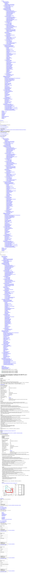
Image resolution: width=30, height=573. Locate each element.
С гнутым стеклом (9, 23)
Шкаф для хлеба (7, 84)
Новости (3, 117)
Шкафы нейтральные (8, 88)
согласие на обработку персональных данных (15, 505)
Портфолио (8, 129)
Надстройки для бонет (10, 39)
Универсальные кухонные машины (11, 53)
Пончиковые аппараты (6, 351)
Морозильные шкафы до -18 (8, 273)
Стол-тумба (6, 82)
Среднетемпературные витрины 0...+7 (12, 11)
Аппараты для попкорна (8, 90)
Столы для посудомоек (6, 337)
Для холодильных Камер (8, 106)
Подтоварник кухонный (6, 342)
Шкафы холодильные (8, 16)
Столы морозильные (9, 41)
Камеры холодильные (8, 28)
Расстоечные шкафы (9, 65)
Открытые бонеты (9, 37)
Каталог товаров (4, 366)
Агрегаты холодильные (10, 27)
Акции (3, 110)
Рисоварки (6, 93)
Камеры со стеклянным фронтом (9, 284)
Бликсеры (8, 47)
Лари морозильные (7, 21)
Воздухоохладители (7, 100)
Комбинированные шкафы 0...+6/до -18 (12, 19)
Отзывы (3, 115)
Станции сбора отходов (6, 335)
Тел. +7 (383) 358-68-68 (3, 125)
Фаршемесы (8, 59)
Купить (1, 380)
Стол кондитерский (7, 81)
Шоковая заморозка (7, 275)
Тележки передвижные (8, 83)
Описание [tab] (3, 436)
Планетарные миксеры (10, 54)
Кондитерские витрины (10, 13)
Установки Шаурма (7, 231)
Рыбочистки (8, 58)
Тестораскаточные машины (10, 50)
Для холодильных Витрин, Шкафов (8, 360)
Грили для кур (7, 92)
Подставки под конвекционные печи (10, 79)
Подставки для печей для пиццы (9, 215)
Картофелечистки (7, 307)
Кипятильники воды (8, 326)
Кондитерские (8, 34)
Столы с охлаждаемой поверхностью (11, 42)
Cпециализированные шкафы (9, 271)
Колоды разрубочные (9, 75)
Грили (6, 96)
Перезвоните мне (3, 529)
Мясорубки (8, 49)
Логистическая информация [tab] (5, 438)
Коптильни (8, 73)
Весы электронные (5, 1)
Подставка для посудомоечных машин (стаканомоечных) (11, 332)
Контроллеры (5, 355)
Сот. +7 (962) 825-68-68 (3, 128)
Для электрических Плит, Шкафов (9, 109)
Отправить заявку (3, 504)
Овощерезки (6, 305)
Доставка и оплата (4, 111)
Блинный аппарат (5, 346)
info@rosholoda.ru (2, 136)
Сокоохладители (5, 348)
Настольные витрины (8, 268)
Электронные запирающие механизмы (8, 364)
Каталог (3, 512)
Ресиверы (6, 103)
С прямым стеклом (9, 22)
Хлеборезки (8, 56)
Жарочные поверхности (8, 323)
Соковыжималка (7, 97)
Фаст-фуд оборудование (5, 344)
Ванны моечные (7, 77)
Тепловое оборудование (6, 314)
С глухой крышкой (7, 278)
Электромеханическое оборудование (10, 183)
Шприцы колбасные (7, 312)
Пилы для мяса (9, 57)
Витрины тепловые (9, 60)
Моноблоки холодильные (10, 25)
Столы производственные (6, 339)
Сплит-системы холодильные (9, 280)
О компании (3, 113)
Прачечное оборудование (6, 5)
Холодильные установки (8, 24)
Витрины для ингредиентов (10, 10)
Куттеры (8, 48)
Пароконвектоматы (9, 68)
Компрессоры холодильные (7, 353)
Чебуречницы (7, 95)
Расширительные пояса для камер (11, 167)
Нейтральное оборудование (7, 76)
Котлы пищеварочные (9, 67)
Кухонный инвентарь (6, 328)
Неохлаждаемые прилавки (10, 15)
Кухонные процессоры (8, 303)
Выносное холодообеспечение (11, 38)
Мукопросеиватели (9, 55)
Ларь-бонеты (8, 36)
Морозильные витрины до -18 (11, 12)
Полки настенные (7, 87)
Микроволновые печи (9, 64)
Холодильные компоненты (7, 98)
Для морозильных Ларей (6, 362)
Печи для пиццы (9, 72)
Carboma (10, 397)
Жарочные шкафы (9, 199)
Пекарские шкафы (9, 66)
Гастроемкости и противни (10, 74)
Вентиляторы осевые (8, 102)
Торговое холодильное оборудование (7, 519)
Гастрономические (9, 33)
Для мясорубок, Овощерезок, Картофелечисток (11, 108)
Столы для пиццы (7, 296)
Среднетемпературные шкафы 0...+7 (11, 17)
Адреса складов (4, 249)
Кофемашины (7, 3)
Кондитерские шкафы (9, 20)
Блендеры (4, 257)
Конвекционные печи (8, 321)
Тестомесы (8, 52)
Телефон (1, 501)
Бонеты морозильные (8, 35)
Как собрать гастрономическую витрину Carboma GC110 (8, 430)
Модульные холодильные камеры (11, 29)
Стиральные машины (8, 7)
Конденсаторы (7, 99)
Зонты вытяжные (7, 86)
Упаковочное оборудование (7, 8)
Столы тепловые (7, 298)
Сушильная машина (6, 262)
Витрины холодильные (6, 264)
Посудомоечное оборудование (6, 358)
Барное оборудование (6, 2)
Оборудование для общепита (7, 44)
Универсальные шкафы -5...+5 (11, 18)
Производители (21, 129)
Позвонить (4, 380)
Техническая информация (5, 116)
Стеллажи (6, 85)
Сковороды (8, 69)
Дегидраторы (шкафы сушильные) (9, 316)
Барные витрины (9, 151)
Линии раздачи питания (5, 330)
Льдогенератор (7, 32)
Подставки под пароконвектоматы (9, 80)
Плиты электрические (8, 319)
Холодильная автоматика (8, 101)
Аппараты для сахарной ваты (9, 91)
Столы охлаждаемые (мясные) (11, 43)
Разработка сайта (9, 524)
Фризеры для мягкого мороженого (8, 259)
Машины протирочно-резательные (11, 51)
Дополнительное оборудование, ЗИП (8, 104)
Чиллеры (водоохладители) (8, 282)
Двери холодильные (9, 31)
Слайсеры (6, 310)
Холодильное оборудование (7, 9)
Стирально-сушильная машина (9, 6)
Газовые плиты (9, 61)
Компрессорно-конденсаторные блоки (12, 26)
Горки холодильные (6, 287)
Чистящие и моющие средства (7, 300)
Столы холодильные (9, 40)
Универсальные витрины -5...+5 (9, 266)
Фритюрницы (8, 70)
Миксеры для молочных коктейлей (9, 4)
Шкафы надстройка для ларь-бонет (9, 291)
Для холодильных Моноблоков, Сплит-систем (11, 107)
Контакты (3, 118)
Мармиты (8, 71)
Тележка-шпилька (7, 89)
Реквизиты (3, 114)
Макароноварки (9, 63)
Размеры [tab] (3, 437)
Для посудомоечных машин (8, 105)
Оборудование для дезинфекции (9, 45)
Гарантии (3, 112)
